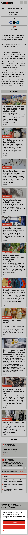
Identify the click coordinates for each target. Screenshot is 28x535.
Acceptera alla (14, 522)
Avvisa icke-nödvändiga (14, 527)
